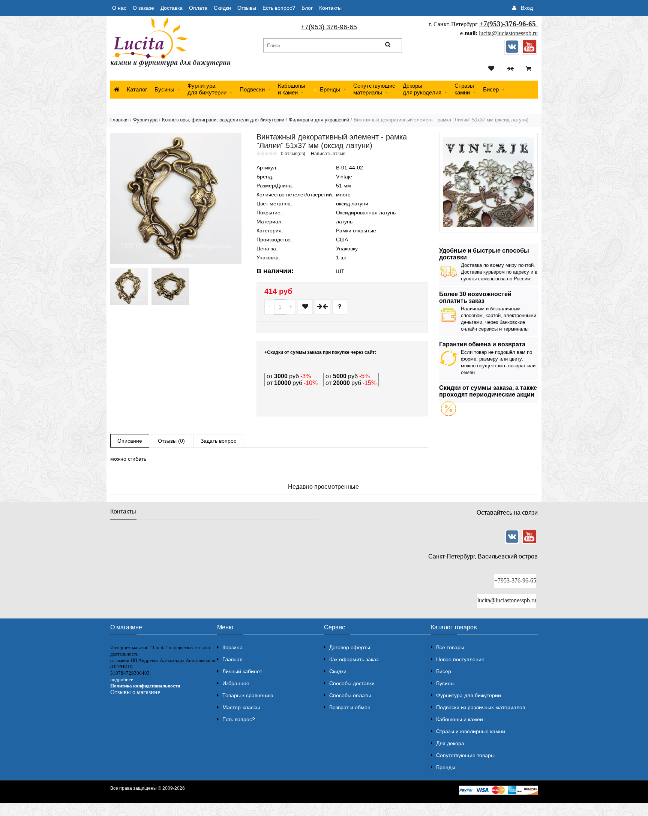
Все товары (450, 647)
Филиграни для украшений (319, 120)
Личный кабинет (242, 671)
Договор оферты (349, 647)
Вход (527, 8)
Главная (119, 120)
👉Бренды (326, 89)
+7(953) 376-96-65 (329, 27)
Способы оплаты (350, 695)
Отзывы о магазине (135, 692)
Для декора (450, 743)
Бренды (445, 767)
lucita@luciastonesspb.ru (508, 33)
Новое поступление (460, 659)
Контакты (330, 8)
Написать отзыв (328, 153)
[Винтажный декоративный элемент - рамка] (176, 198)
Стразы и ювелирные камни (470, 731)
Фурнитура (145, 120)
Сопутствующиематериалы (374, 89)
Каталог (137, 89)
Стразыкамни (464, 89)
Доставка (171, 8)
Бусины (164, 89)
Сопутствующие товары (465, 755)
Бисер (491, 89)
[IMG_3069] (170, 286)
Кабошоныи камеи (291, 89)
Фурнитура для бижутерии (207, 89)
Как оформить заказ (353, 659)
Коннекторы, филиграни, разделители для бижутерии (223, 120)
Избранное (235, 683)
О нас (119, 8)
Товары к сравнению (247, 695)
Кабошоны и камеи (459, 719)
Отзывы (246, 8)
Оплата (198, 8)
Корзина (232, 647)
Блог (307, 8)
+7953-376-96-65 (515, 580)
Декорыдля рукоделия (422, 89)
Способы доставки (352, 683)
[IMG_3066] (129, 286)
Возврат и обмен (349, 707)
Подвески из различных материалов (480, 707)
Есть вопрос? (278, 8)
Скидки (222, 8)
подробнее (121, 679)
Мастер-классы (241, 707)
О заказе (143, 8)
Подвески (252, 89)
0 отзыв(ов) (293, 153)
